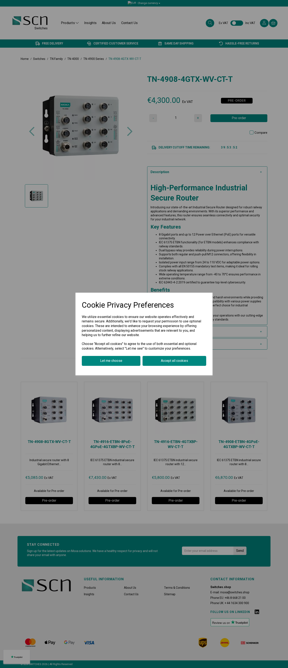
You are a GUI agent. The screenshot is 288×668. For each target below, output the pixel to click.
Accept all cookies (174, 361)
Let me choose (111, 361)
